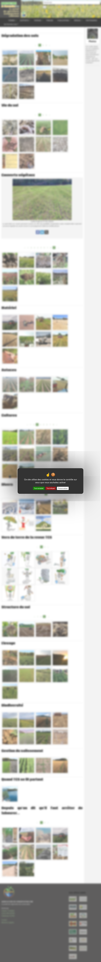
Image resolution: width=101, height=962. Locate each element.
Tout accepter (38, 488)
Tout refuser (51, 488)
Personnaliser (63, 488)
